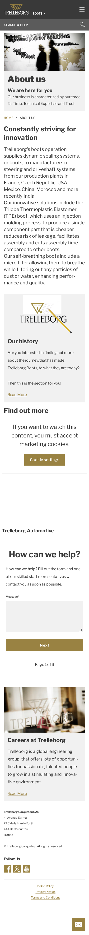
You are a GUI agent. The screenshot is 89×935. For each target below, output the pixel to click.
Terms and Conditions (45, 897)
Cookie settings (44, 459)
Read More (17, 394)
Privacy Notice (46, 892)
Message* (12, 596)
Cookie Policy (45, 886)
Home (8, 118)
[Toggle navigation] (80, 9)
